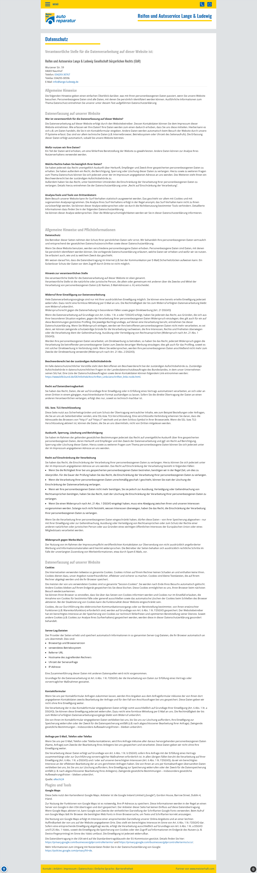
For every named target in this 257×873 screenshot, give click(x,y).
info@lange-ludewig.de (65, 81)
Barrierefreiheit (124, 868)
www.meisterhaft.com (202, 868)
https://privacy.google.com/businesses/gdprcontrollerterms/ (79, 842)
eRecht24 (59, 779)
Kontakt (47, 868)
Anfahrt (57, 868)
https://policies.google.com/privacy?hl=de (68, 850)
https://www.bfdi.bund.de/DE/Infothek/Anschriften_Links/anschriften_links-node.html (92, 376)
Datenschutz (86, 868)
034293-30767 (62, 74)
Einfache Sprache (104, 868)
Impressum (70, 868)
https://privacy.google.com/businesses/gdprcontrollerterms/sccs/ (156, 842)
